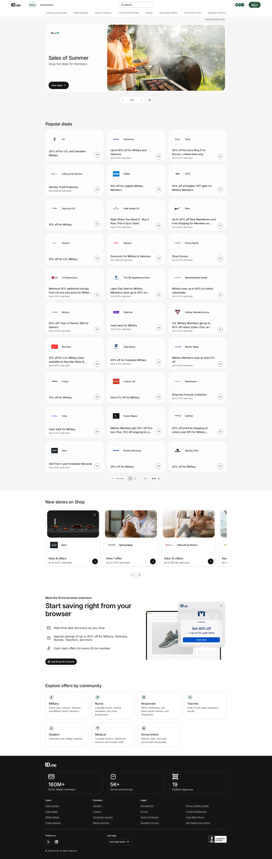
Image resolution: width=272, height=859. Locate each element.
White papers (52, 817)
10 (145, 478)
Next (154, 478)
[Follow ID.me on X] (48, 842)
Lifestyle (149, 13)
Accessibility (147, 805)
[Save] (94, 515)
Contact (97, 811)
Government (46, 4)
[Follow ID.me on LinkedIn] (57, 842)
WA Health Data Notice (198, 822)
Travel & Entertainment (128, 13)
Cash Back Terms (195, 817)
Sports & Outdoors (103, 13)
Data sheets (51, 811)
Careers (97, 805)
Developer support (103, 817)
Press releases (53, 822)
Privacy (144, 811)
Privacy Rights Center (197, 805)
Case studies (52, 805)
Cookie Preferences (196, 811)
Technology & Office (168, 13)
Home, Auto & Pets (192, 13)
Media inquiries (101, 822)
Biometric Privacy (150, 822)
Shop (32, 4)
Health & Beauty (81, 13)
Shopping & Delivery (217, 13)
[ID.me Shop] (17, 5)
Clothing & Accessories (56, 13)
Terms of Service (150, 817)
